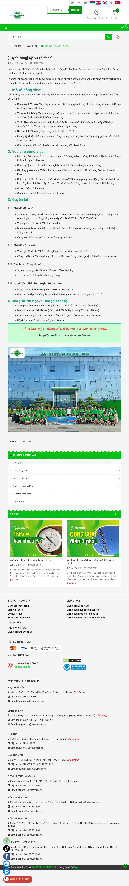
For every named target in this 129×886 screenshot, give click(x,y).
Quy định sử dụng (17, 627)
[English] (98, 3)
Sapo (76, 867)
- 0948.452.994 (45, 720)
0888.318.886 (22, 666)
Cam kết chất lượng (18, 605)
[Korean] (105, 3)
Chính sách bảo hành (78, 605)
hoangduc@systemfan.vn (30, 701)
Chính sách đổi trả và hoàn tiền (83, 609)
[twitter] (73, 3)
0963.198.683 (30, 743)
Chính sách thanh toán (20, 631)
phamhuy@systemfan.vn (30, 747)
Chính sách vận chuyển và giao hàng (86, 617)
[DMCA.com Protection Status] (91, 660)
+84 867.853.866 (31, 785)
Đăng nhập (92, 18)
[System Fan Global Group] (25, 15)
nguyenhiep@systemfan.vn (31, 724)
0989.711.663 (30, 720)
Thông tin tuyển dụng (19, 617)
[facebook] (79, 3)
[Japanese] (111, 3)
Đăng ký (103, 18)
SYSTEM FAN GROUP (44, 867)
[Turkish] (118, 3)
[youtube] (85, 3)
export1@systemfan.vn (30, 789)
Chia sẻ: (12, 441)
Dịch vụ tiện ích (16, 609)
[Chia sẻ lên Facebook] (24, 441)
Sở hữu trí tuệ (15, 613)
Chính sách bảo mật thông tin (82, 613)
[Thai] (92, 3)
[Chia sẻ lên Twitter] (30, 441)
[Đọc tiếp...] (15, 580)
